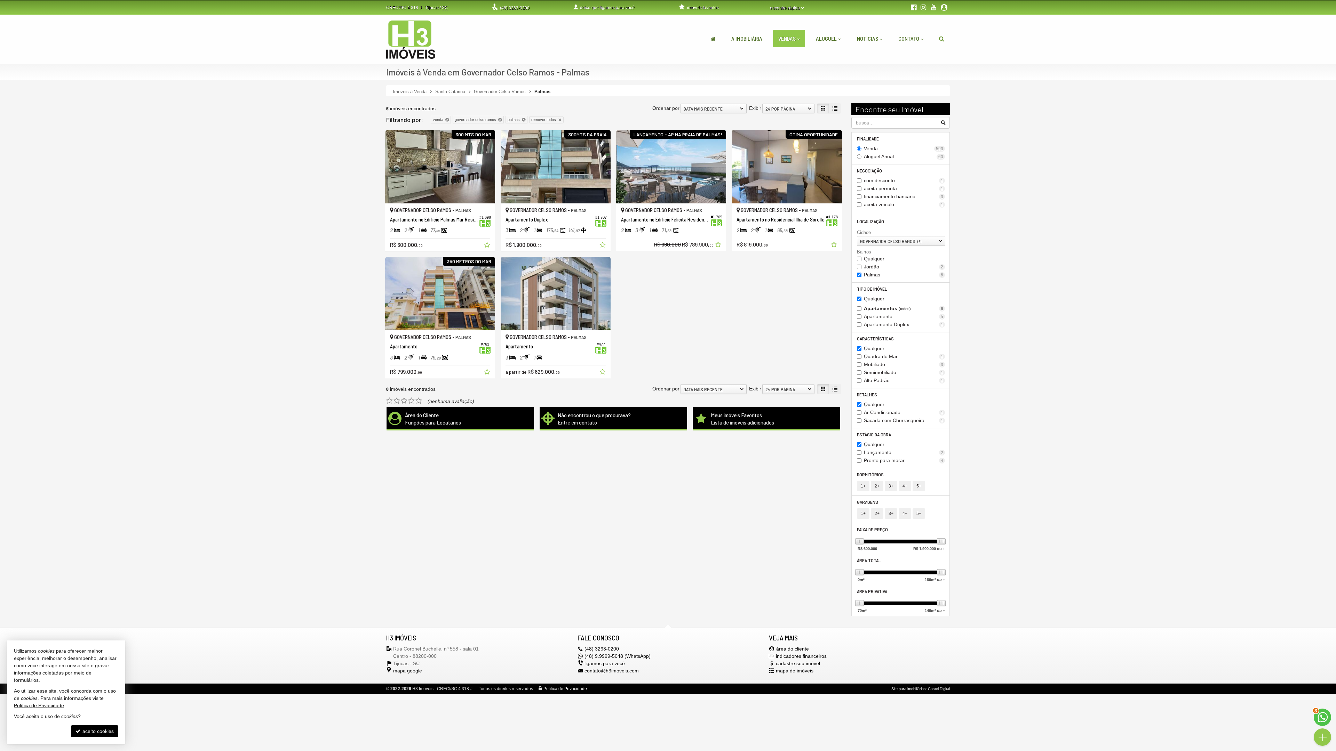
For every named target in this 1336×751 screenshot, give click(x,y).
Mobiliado (904, 364)
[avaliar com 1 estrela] (389, 400)
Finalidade (868, 139)
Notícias (867, 38)
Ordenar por (665, 108)
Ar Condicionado (904, 412)
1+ (863, 486)
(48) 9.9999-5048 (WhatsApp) (617, 656)
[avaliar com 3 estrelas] (404, 400)
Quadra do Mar (904, 356)
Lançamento (904, 452)
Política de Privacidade (565, 688)
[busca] (941, 38)
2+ (877, 486)
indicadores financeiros (801, 656)
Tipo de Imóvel (872, 289)
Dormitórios (870, 474)
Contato (908, 38)
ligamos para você (604, 663)
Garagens (867, 502)
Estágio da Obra (874, 434)
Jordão (904, 266)
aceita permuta (904, 188)
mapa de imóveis (794, 670)
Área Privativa (872, 591)
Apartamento (904, 316)
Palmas (904, 274)
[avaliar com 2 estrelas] (396, 400)
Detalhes (867, 394)
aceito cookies (97, 731)
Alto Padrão (904, 380)
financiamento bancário (904, 196)
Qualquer (874, 258)
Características (875, 338)
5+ (918, 486)
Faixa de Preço (872, 529)
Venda (904, 148)
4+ (904, 486)
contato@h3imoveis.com (611, 670)
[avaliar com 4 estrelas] (411, 400)
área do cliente (792, 649)
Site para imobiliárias (908, 689)
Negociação (869, 170)
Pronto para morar (904, 460)
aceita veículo (904, 204)
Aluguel (826, 38)
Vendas (787, 38)
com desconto (904, 180)
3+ (891, 486)
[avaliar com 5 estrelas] (418, 400)
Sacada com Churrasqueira (904, 420)
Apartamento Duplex (904, 324)
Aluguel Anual (904, 156)
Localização (870, 221)
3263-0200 (515, 8)
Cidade (864, 232)
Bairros (864, 252)
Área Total (869, 560)
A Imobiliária (746, 38)
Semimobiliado (904, 372)
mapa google (407, 670)
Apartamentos (904, 308)
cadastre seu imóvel (798, 663)
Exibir (755, 108)
